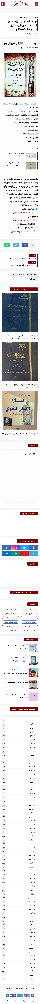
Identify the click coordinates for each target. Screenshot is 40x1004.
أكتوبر (31, 813)
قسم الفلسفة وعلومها (11, 626)
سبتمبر (31, 766)
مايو (31, 735)
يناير (32, 751)
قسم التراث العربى (29, 622)
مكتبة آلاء (9, 988)
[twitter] (24, 547)
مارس (31, 743)
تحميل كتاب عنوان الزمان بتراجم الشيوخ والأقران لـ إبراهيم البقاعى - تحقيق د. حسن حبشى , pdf (21, 337)
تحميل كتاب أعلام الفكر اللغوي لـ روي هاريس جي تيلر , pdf (20, 434)
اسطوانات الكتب (11, 609)
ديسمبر (30, 759)
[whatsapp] (15, 553)
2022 (32, 894)
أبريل (31, 739)
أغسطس (30, 724)
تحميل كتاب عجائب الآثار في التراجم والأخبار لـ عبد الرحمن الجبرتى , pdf (22, 386)
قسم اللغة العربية (29, 630)
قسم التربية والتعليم (11, 622)
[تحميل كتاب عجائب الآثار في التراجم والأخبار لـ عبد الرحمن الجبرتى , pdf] (20, 361)
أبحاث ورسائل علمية (29, 609)
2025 (32, 755)
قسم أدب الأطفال (10, 613)
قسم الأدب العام (20, 17)
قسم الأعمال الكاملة (10, 618)
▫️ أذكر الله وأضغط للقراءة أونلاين (24, 231)
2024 (32, 801)
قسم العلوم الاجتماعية (29, 626)
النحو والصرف (29, 613)
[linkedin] (6, 553)
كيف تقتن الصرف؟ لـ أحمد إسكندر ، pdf (16, 682)
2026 (32, 720)
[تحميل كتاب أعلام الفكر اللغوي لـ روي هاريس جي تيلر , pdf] (20, 410)
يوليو (31, 728)
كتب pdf (32, 279)
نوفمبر (31, 762)
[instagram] (15, 547)
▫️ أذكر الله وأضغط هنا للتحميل (25, 212)
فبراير (31, 747)
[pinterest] (24, 553)
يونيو (31, 732)
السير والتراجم (32, 17)
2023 (32, 851)
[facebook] (33, 547)
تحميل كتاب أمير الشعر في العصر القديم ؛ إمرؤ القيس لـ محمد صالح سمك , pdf (15, 164)
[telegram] (33, 553)
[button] (25, 245)
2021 (32, 944)
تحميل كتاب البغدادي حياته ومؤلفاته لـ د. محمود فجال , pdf (15, 154)
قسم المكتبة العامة (11, 630)
